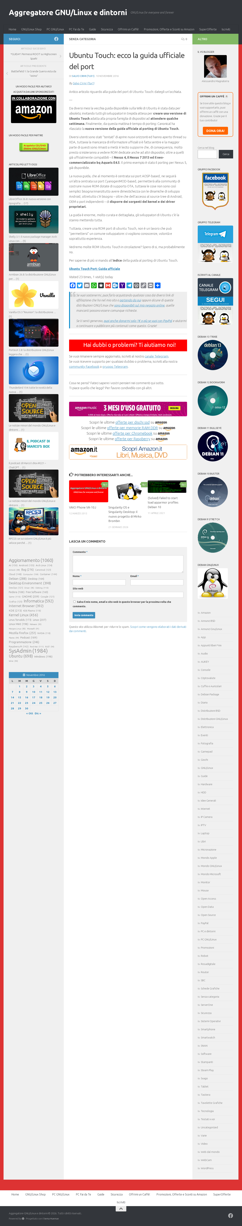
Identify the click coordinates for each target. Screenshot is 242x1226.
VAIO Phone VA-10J (82, 507)
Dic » (38, 713)
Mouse (205, 890)
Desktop (36, 578)
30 (26, 708)
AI (13, 565)
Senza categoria (210, 996)
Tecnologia (207, 1111)
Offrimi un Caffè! (128, 29)
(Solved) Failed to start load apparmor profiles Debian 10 (163, 502)
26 (47, 702)
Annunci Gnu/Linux (211, 628)
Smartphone (208, 1029)
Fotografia (207, 743)
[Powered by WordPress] (23, 1218)
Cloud (15, 574)
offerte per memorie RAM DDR (132, 428)
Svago (204, 1078)
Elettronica (207, 727)
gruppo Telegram (115, 366)
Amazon (206, 612)
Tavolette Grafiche (212, 1102)
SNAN (204, 1045)
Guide (92, 29)
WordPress (207, 1168)
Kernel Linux (23, 615)
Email (134, 576)
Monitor (205, 882)
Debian (18, 578)
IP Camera (206, 816)
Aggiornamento (31, 560)
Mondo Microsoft (211, 874)
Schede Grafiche (210, 988)
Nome (77, 576)
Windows (43, 656)
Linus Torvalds (20, 619)
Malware (35, 624)
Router (205, 972)
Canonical (43, 570)
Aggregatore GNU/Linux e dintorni (68, 12)
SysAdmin (28, 651)
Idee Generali (208, 800)
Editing (42, 588)
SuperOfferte (208, 29)
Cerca (226, 154)
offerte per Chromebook (132, 433)
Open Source (208, 914)
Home (12, 29)
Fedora (16, 592)
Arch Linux (44, 565)
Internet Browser (26, 606)
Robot (204, 955)
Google (47, 596)
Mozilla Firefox (22, 633)
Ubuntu (21, 656)
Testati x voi (208, 1119)
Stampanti (207, 1061)
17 (33, 697)
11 (40, 691)
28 (12, 708)
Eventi (204, 735)
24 (33, 702)
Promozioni (207, 947)
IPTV (203, 825)
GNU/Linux (207, 767)
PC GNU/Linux (55, 29)
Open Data (207, 906)
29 (19, 708)
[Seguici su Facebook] (56, 39)
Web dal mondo (210, 1151)
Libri (203, 841)
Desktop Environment (30, 583)
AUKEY (205, 661)
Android (26, 565)
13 (55, 691)
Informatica (39, 601)
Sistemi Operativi (211, 1021)
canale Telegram (156, 356)
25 (40, 702)
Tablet (205, 1086)
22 (19, 702)
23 (26, 702)
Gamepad (206, 751)
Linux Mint (18, 624)
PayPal (205, 923)
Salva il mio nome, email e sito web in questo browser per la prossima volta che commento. (122, 604)
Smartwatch (208, 1037)
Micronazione (208, 849)
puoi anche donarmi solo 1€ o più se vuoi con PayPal (138, 321)
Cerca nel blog (206, 147)
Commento (80, 552)
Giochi (204, 759)
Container (48, 574)
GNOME (30, 596)
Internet (205, 808)
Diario (204, 702)
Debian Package (210, 694)
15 (19, 697)
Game (15, 597)
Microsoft (33, 629)
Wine (13, 661)
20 (55, 697)
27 (55, 702)
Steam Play (207, 1070)
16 (26, 697)
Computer (30, 574)
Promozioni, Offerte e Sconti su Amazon (169, 29)
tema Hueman (51, 1218)
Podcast (28, 637)
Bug (27, 569)
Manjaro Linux (17, 629)
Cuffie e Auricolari (211, 686)
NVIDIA (43, 633)
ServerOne (207, 1004)
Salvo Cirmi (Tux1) (83, 76)
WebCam (206, 1160)
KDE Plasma (32, 611)
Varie (204, 1135)
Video (204, 1143)
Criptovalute (208, 678)
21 (12, 702)
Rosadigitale (208, 963)
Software (206, 1053)
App (203, 637)
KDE (15, 610)
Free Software (37, 592)
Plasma (14, 638)
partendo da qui (130, 300)
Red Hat (37, 646)
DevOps (16, 587)
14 (12, 697)
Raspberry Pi (19, 646)
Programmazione (24, 642)
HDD (203, 792)
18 (40, 697)
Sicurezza (107, 29)
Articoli (14, 570)
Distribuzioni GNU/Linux (214, 718)
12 (47, 691)
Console (205, 669)
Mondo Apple (209, 857)
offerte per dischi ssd (133, 422)
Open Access (208, 898)
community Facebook (84, 366)
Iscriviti (226, 29)
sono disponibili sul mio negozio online (139, 305)
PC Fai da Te (76, 29)
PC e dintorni (208, 931)
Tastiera (205, 1094)
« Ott (29, 713)
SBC (203, 980)
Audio (204, 653)
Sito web (78, 588)
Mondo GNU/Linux (211, 865)
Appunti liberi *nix (211, 645)
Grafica (15, 601)
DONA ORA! (215, 130)
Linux (39, 619)
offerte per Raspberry (132, 439)
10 (33, 691)
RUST (49, 647)
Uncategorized (209, 1127)
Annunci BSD (208, 620)
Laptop (205, 833)
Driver (29, 588)
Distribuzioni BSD (210, 710)
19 (47, 697)
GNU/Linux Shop (31, 29)
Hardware (206, 784)
